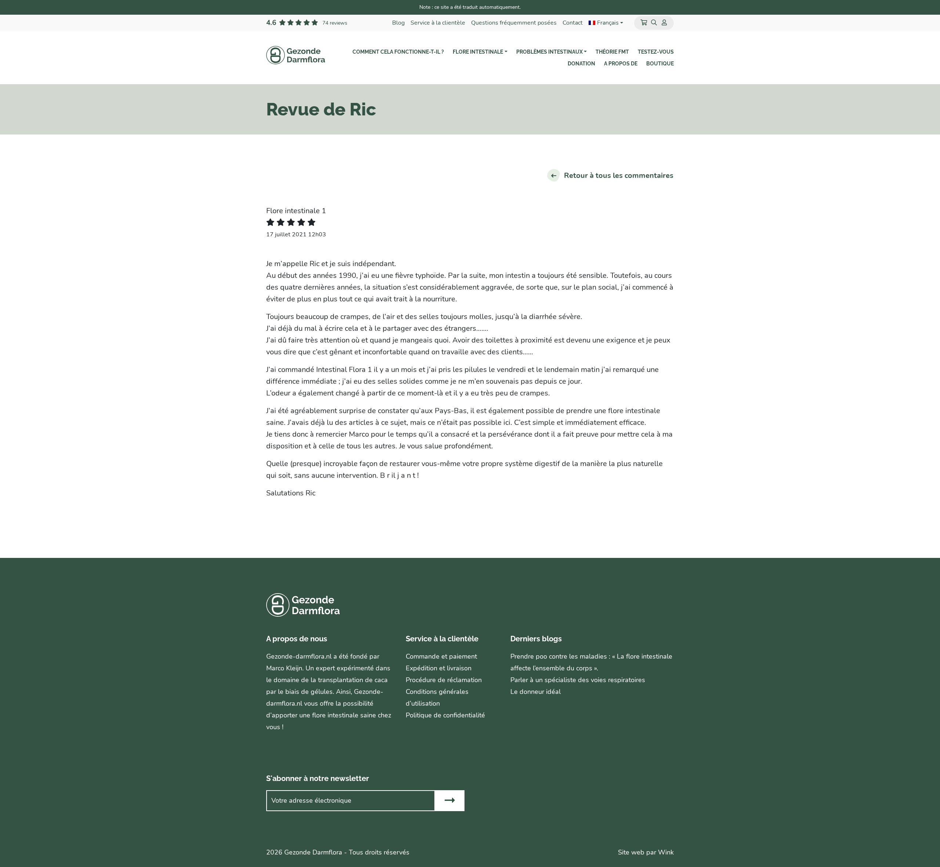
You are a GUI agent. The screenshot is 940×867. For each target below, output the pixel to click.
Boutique (660, 64)
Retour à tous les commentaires (618, 175)
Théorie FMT (612, 52)
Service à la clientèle (438, 23)
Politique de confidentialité (445, 715)
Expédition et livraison (438, 668)
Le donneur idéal (535, 691)
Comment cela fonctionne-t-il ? (398, 52)
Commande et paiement (441, 656)
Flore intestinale (478, 52)
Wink (666, 852)
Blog (398, 23)
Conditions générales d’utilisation (437, 697)
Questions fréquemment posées (514, 23)
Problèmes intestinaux (549, 52)
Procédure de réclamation (444, 680)
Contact (573, 23)
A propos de (620, 64)
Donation (581, 64)
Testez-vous (656, 52)
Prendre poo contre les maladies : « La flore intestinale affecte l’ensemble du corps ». (591, 662)
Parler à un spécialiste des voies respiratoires (577, 680)
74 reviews (334, 22)
